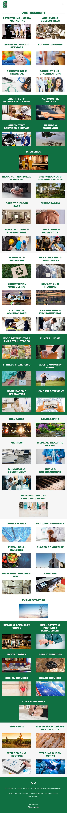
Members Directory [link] (37, 793)
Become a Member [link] (22, 793)
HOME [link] (11, 793)
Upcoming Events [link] (51, 793)
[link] (5, 4)
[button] (63, 4)
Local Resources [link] (33, 796)
